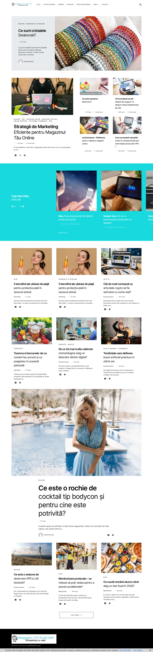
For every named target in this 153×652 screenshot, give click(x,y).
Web (50, 121)
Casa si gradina (110, 348)
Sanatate (62, 344)
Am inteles (138, 650)
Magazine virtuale (49, 119)
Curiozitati (18, 348)
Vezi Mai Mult (125, 650)
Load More (75, 615)
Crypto (106, 279)
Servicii (71, 344)
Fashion (21, 24)
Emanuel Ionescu (29, 61)
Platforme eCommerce (38, 121)
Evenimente (123, 348)
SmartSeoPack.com (34, 645)
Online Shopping (20, 121)
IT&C (23, 119)
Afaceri (17, 119)
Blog (16, 279)
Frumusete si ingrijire (35, 24)
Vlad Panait (17, 297)
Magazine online (33, 119)
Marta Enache (63, 591)
